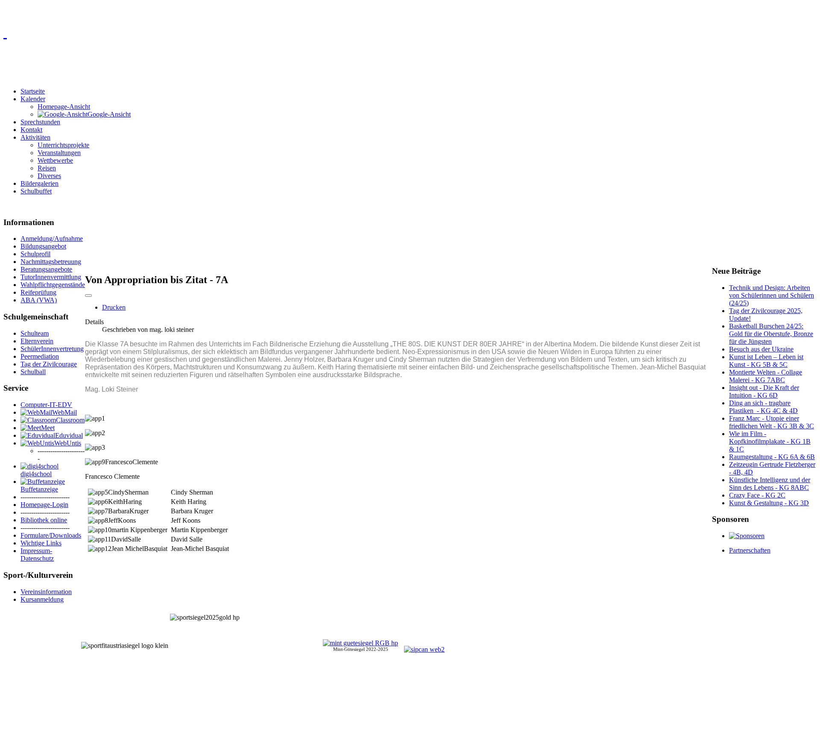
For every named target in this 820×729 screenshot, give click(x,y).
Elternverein (36, 341)
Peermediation (39, 356)
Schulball (33, 371)
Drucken (114, 307)
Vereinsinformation (46, 591)
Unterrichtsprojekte (63, 145)
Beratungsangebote (46, 269)
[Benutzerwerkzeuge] (88, 295)
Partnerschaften (749, 550)
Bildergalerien (39, 183)
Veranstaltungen (59, 152)
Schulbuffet (36, 191)
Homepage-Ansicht (64, 106)
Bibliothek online (43, 520)
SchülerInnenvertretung (52, 348)
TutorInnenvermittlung (50, 277)
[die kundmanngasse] (410, 32)
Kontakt (31, 129)
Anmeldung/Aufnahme (51, 238)
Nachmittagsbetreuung (50, 261)
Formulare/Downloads (50, 535)
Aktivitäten (35, 137)
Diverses (49, 175)
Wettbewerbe (55, 160)
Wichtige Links (41, 543)
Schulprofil (35, 254)
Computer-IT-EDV (46, 404)
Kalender (32, 98)
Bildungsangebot (43, 246)
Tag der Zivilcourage (48, 364)
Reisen (47, 168)
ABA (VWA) (38, 300)
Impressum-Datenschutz (37, 554)
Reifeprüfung (38, 292)
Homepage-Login (44, 504)
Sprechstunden (40, 122)
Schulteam (34, 333)
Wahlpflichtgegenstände (52, 284)
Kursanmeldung (42, 599)
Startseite (32, 91)
